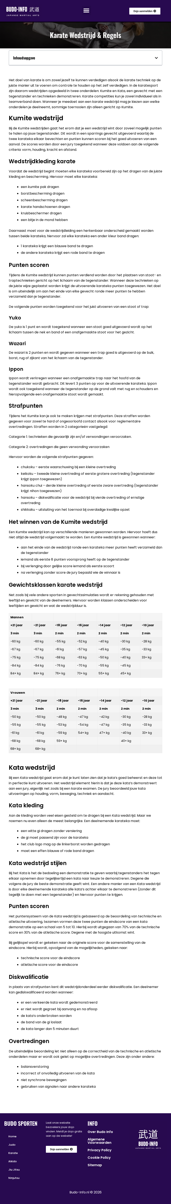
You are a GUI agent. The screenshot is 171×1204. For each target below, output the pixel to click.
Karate (13, 1153)
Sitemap (95, 1165)
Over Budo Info (100, 1131)
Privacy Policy (100, 1150)
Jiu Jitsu (14, 1170)
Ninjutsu (13, 1178)
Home (12, 1136)
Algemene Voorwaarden (99, 1141)
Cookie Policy (99, 1157)
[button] (86, 10)
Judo (11, 1145)
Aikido (12, 1161)
